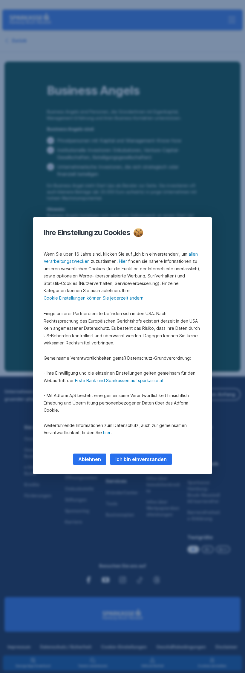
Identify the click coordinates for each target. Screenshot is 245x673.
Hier (123, 261)
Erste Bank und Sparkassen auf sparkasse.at (119, 380)
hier (107, 432)
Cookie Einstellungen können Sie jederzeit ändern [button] (93, 297)
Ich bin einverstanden (141, 459)
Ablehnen (89, 459)
